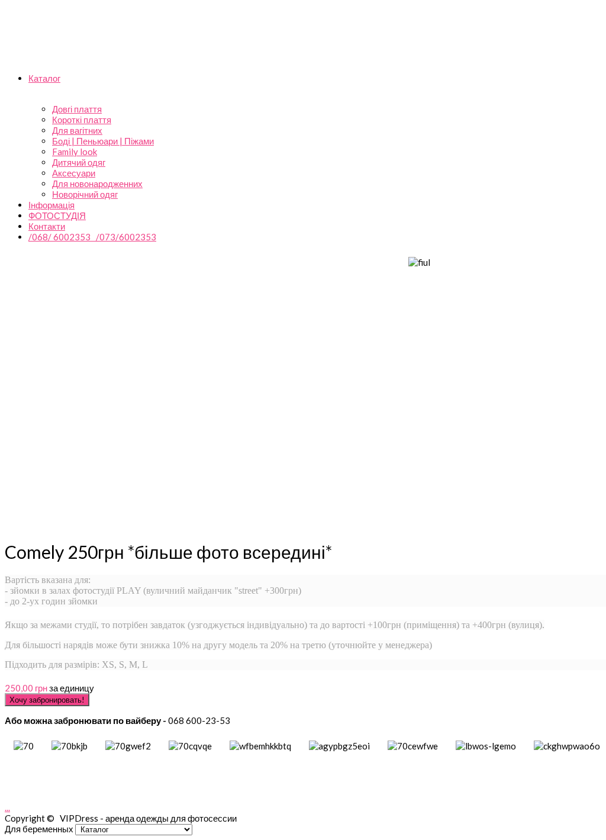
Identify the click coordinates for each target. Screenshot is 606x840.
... (7, 807)
